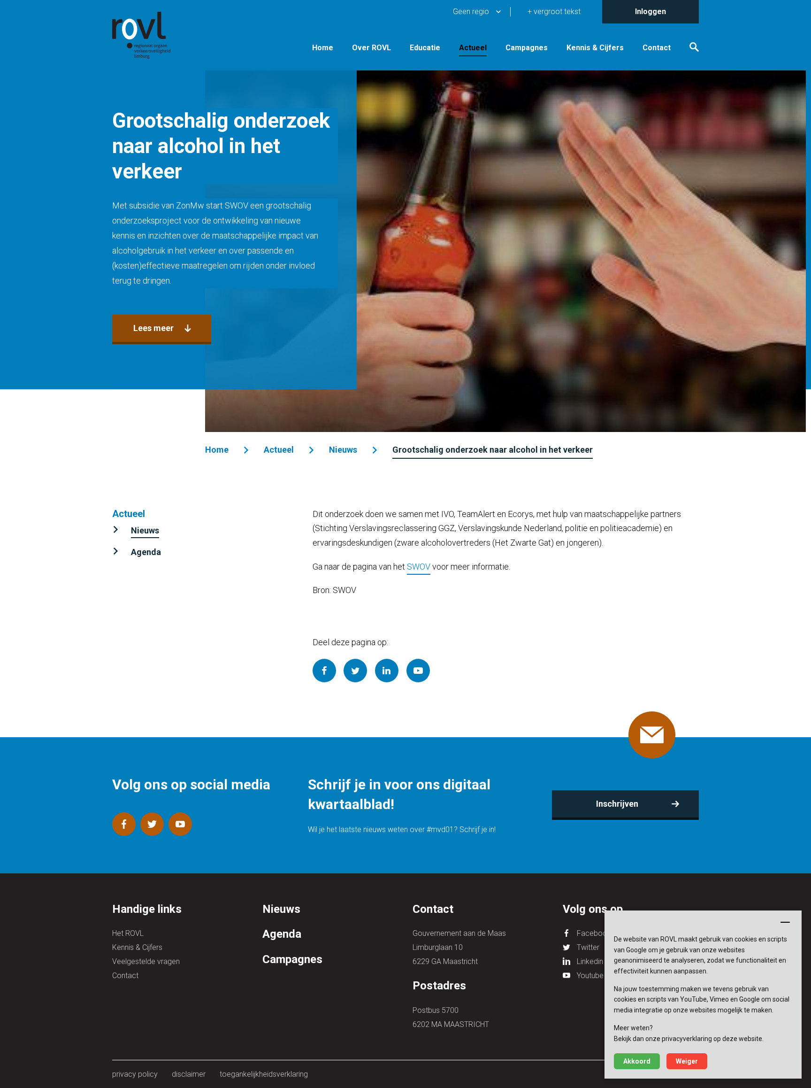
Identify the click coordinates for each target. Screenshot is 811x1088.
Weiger (687, 1061)
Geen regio (471, 11)
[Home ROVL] (152, 35)
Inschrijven (617, 804)
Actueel (473, 48)
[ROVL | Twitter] (152, 824)
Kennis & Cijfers (595, 48)
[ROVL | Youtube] (180, 824)
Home (322, 48)
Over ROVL (371, 48)
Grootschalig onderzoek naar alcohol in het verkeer (492, 450)
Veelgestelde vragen (146, 961)
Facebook (594, 933)
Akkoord (636, 1061)
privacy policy (135, 1074)
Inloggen (650, 11)
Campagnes (526, 48)
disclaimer (189, 1074)
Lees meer (153, 328)
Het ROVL (128, 933)
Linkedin (590, 961)
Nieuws (343, 450)
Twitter (588, 947)
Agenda (146, 552)
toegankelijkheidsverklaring (264, 1074)
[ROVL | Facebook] (124, 824)
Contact (657, 48)
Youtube (590, 975)
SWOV (418, 566)
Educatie (425, 48)
